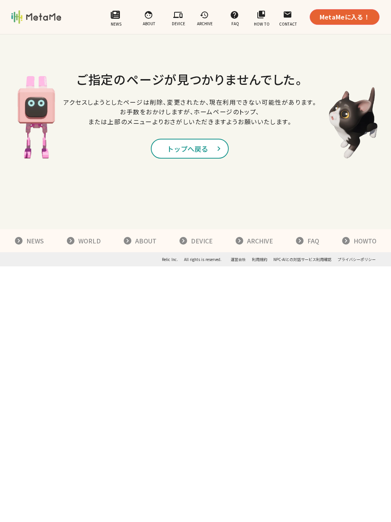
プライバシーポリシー (357, 259)
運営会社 (238, 259)
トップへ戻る (187, 148)
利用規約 (259, 259)
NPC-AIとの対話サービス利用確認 (302, 259)
